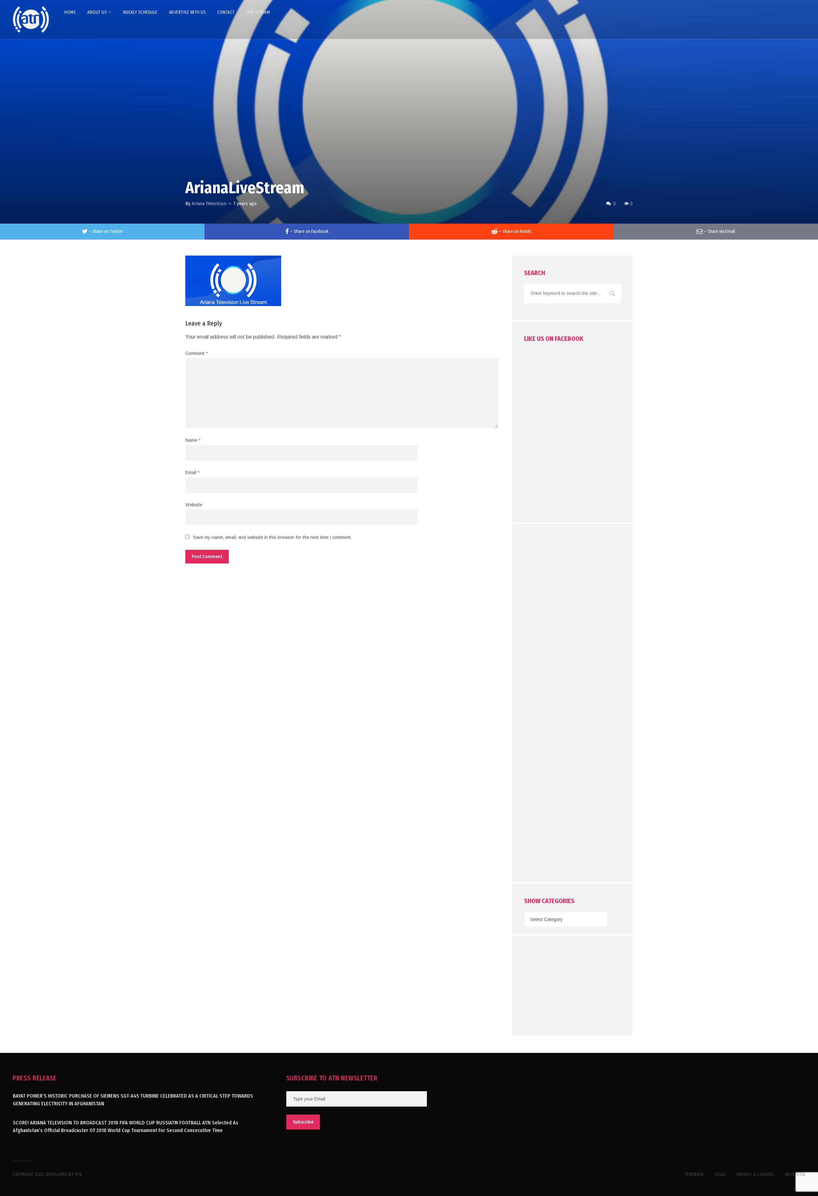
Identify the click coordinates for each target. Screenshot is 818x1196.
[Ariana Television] (31, 19)
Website (193, 504)
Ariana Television (209, 203)
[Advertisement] (572, 704)
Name (192, 440)
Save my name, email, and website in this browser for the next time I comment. (272, 537)
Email (192, 472)
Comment (196, 353)
